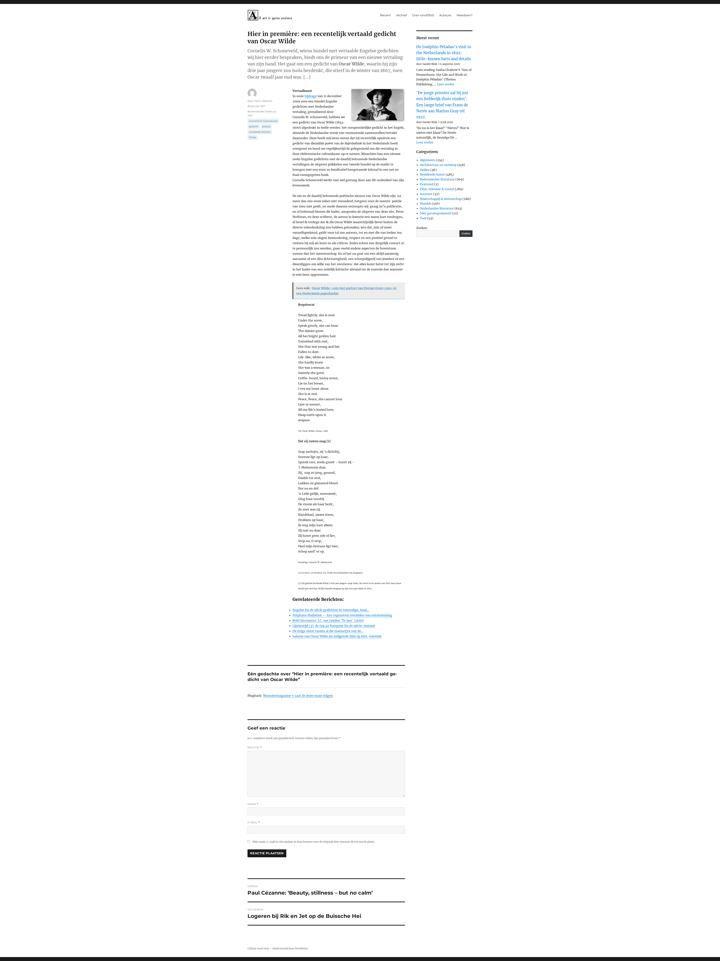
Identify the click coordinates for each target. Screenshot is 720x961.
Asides (425, 170)
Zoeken (421, 228)
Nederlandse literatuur (437, 208)
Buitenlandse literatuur (262, 111)
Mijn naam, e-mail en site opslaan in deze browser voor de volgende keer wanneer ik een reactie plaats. (314, 841)
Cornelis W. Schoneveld (263, 120)
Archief (401, 15)
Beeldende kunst (432, 174)
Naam (253, 804)
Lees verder (445, 84)
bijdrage (310, 96)
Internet (426, 194)
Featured (426, 184)
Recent (385, 15)
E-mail (254, 822)
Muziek (425, 203)
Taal (250, 115)
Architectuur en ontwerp (438, 165)
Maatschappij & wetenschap (441, 199)
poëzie (266, 126)
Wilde (252, 137)
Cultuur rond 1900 (258, 948)
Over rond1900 (423, 15)
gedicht (253, 126)
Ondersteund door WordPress (290, 948)
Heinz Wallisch (263, 100)
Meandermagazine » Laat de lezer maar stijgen (298, 695)
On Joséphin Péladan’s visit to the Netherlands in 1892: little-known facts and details (443, 52)
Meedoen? (464, 15)
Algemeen (427, 160)
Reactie (255, 747)
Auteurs (445, 15)
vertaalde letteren (260, 131)
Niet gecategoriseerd (435, 213)
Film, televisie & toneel (437, 189)
